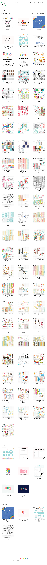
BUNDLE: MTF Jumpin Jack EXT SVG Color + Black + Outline (23, 65)
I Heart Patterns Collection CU (8, 348)
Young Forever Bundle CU (8, 135)
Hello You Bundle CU (23, 259)
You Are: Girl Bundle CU (23, 348)
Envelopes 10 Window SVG (8, 460)
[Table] (25, 13)
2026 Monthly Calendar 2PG (39, 460)
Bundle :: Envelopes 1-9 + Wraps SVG (23, 47)
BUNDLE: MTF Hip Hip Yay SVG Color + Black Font (7, 65)
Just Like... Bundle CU (39, 64)
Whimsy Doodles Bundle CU (23, 366)
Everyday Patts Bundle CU (23, 242)
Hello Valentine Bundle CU (23, 118)
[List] (23, 13)
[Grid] (21, 13)
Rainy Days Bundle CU (8, 418)
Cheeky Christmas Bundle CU (23, 83)
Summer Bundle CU (39, 383)
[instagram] (19, 558)
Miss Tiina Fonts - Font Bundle (39, 29)
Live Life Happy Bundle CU (23, 189)
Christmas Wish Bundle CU (8, 331)
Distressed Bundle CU (8, 100)
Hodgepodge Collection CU (23, 401)
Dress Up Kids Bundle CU (39, 330)
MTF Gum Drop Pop (8, 477)
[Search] (22, 2)
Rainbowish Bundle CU (8, 170)
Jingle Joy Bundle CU (39, 259)
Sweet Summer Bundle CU (39, 207)
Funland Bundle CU (39, 400)
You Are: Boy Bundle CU (39, 348)
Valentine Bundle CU (8, 188)
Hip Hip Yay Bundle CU (39, 100)
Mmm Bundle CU (39, 365)
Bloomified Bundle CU (39, 418)
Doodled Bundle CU (23, 224)
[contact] (27, 558)
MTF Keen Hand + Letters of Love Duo (7, 47)
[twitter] (24, 558)
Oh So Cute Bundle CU (8, 383)
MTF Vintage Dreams (23, 477)
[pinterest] (22, 558)
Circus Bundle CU (23, 383)
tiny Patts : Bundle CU (39, 277)
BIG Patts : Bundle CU (8, 295)
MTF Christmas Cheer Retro (23, 496)
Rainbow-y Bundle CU (23, 206)
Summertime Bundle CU (23, 134)
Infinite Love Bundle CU (23, 152)
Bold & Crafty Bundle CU (39, 153)
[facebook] (20, 558)
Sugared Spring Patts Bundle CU (39, 225)
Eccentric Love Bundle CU (7, 153)
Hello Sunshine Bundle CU (39, 296)
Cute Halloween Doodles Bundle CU (23, 278)
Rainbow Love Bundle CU (7, 313)
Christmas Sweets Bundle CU (23, 331)
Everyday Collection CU (39, 241)
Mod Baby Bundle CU (39, 134)
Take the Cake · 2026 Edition (7, 29)
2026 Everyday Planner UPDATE (39, 478)
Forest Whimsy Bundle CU (8, 366)
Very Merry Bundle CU (39, 117)
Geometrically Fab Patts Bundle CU (23, 171)
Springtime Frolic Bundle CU (23, 419)
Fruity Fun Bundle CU (23, 100)
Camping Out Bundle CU (23, 295)
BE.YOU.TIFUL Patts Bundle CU (8, 242)
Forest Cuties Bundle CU (8, 278)
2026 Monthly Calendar (23, 460)
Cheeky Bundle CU (8, 117)
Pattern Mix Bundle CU (8, 224)
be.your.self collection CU (7, 401)
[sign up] (26, 558)
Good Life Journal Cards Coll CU (7, 207)
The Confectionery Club (39, 46)
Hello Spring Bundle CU (39, 313)
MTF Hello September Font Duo (23, 29)
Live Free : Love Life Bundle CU (7, 437)
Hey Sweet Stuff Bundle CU (39, 171)
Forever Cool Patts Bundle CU (39, 189)
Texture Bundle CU (7, 82)
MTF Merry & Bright (7, 495)
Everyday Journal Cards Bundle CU (8, 260)
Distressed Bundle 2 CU (39, 82)
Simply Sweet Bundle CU (23, 313)
